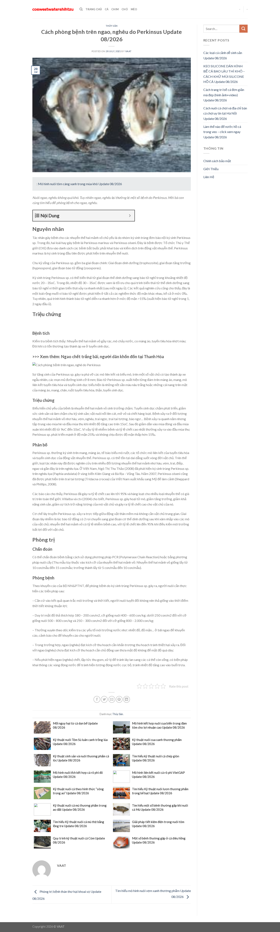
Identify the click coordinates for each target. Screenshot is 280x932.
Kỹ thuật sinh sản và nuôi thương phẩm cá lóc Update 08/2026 (81, 758)
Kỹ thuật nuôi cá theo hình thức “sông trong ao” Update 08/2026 (78, 791)
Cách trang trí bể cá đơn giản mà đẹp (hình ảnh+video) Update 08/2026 (223, 95)
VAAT (128, 51)
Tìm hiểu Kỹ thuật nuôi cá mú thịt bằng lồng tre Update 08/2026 (78, 824)
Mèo (134, 9)
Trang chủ (93, 9)
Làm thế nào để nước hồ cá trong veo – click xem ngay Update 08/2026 (222, 132)
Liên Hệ (208, 177)
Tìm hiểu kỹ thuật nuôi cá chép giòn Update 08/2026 (155, 758)
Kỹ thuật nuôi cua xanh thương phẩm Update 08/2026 (157, 742)
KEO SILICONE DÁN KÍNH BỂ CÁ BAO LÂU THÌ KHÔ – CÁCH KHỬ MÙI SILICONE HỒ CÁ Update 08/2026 (224, 74)
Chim (115, 9)
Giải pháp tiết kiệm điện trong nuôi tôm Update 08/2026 (158, 824)
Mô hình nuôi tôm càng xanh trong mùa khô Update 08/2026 (80, 184)
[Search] (81, 9)
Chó (125, 9)
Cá (107, 9)
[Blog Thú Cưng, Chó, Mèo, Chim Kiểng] (52, 9)
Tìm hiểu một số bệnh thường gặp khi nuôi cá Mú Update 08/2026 (160, 807)
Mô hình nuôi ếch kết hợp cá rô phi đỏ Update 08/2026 (78, 774)
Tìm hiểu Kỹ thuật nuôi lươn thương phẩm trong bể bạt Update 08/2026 (160, 791)
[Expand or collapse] (129, 215)
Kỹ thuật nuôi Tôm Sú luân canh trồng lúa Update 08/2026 (80, 742)
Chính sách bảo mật (217, 161)
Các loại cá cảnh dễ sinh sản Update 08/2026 (222, 55)
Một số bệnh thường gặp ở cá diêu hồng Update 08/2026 (159, 840)
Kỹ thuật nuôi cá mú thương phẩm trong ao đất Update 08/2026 (80, 807)
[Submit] (243, 29)
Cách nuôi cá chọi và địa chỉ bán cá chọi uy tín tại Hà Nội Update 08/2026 (225, 113)
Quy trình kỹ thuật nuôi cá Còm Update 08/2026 (79, 840)
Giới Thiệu (211, 169)
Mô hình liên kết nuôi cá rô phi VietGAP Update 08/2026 (158, 774)
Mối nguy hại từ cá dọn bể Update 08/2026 (75, 725)
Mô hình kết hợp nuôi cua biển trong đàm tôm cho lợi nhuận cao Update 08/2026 (159, 725)
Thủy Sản (112, 25)
